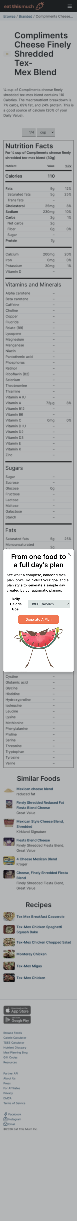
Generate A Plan (38, 619)
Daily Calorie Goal (16, 604)
